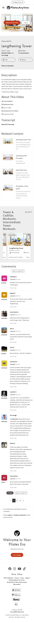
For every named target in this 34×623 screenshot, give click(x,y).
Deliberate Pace (8, 104)
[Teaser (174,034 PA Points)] (4, 421)
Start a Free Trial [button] (12, 23)
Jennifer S (13, 392)
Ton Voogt (4, 55)
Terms (22, 578)
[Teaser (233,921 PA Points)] (4, 335)
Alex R (12, 329)
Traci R (12, 347)
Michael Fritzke (6, 53)
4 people (12, 364)
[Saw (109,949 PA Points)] (4, 353)
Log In (10, 515)
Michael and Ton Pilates (10, 111)
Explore (27, 578)
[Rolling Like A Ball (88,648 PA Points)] (4, 482)
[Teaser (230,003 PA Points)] (4, 318)
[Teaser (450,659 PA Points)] (4, 299)
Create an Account (20, 515)
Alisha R (12, 443)
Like (6, 60)
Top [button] (10, 493)
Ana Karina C (14, 476)
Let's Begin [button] (17, 555)
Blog (20, 574)
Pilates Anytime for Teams (17, 580)
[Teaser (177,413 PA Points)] (4, 368)
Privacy (17, 578)
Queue (23, 60)
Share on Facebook (7, 66)
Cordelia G (13, 277)
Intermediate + (8, 101)
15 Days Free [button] (17, 2)
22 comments (24, 53)
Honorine (15, 419)
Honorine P (13, 362)
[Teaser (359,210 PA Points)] (4, 398)
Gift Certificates (8, 578)
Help (14, 574)
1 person (12, 279)
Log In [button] (26, 23)
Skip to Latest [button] (17, 271)
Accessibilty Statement (17, 612)
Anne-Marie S (14, 312)
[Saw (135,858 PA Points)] (4, 283)
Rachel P (12, 293)
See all (27, 212)
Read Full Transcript (7, 124)
